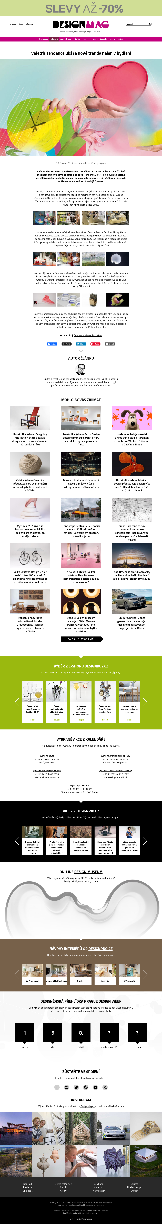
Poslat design (134, 1187)
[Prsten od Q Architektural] (93, 300)
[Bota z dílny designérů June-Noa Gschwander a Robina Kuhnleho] (44, 300)
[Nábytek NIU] (93, 259)
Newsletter (99, 1191)
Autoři (63, 1187)
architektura (65, 38)
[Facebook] (57, 1087)
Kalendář (99, 1187)
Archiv (63, 1191)
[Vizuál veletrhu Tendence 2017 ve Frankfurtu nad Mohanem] (81, 107)
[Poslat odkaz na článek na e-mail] (110, 343)
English (134, 1191)
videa (20, 24)
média (112, 38)
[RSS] (105, 1087)
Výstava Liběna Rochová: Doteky (115, 770)
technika (103, 38)
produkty (86, 38)
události (54, 38)
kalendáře (95, 739)
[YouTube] (95, 1087)
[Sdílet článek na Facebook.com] (52, 343)
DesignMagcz (87, 1106)
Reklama (27, 1187)
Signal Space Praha (79, 785)
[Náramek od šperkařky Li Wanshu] (117, 300)
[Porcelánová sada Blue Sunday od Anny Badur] (68, 300)
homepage (43, 38)
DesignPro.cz (100, 948)
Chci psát (28, 1191)
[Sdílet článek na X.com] (67, 343)
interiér (77, 38)
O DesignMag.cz (63, 1184)
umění (120, 38)
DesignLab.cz (87, 1218)
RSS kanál (98, 1184)
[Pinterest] (85, 1087)
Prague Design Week (103, 1001)
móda (95, 38)
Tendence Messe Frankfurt (88, 335)
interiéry (29, 24)
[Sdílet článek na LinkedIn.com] (81, 343)
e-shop (13, 24)
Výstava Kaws (47, 755)
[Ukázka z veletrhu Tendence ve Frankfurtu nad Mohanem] (44, 218)
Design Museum (88, 872)
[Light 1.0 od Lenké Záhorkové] (117, 259)
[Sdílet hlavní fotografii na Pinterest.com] (95, 343)
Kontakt (27, 1184)
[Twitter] (76, 1087)
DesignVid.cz (87, 811)
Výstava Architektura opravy (115, 755)
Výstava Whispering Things (47, 770)
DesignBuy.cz (96, 666)
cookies (105, 1210)
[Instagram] (66, 1087)
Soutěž (134, 1184)
